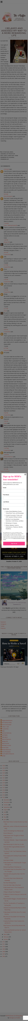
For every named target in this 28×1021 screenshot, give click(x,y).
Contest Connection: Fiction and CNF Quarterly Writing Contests (14, 516)
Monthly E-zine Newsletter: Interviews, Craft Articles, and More (14, 520)
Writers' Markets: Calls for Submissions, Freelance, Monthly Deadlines (14, 527)
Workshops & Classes (11, 523)
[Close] (25, 474)
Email (4, 487)
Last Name (6, 501)
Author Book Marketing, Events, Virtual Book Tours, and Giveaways (15, 512)
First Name (6, 494)
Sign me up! (14, 543)
